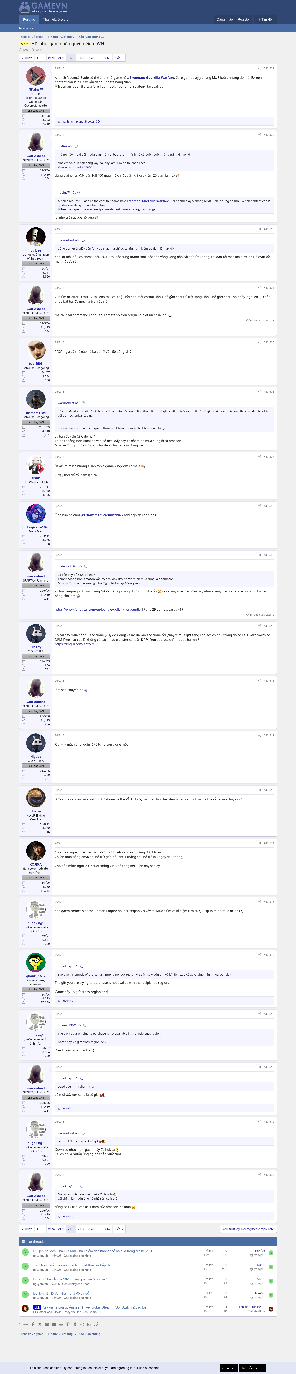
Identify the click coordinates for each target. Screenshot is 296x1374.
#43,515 (269, 902)
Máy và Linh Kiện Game (81, 1312)
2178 (91, 58)
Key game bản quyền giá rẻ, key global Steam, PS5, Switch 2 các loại (94, 1307)
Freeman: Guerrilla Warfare (152, 77)
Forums (29, 19)
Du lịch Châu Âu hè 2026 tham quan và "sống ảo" (70, 1278)
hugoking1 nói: (68, 966)
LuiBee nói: (65, 146)
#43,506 (269, 391)
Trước (28, 58)
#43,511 (269, 680)
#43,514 (269, 843)
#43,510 (269, 626)
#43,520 (269, 1175)
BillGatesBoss (42, 1312)
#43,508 (269, 506)
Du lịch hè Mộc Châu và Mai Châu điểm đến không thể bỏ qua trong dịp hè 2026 (93, 1250)
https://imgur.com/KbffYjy (74, 644)
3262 (107, 58)
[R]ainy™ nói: (67, 192)
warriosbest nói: (69, 240)
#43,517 (269, 1014)
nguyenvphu (41, 1255)
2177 (81, 58)
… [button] (43, 58)
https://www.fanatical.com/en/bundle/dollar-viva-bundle (98, 609)
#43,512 (269, 735)
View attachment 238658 (75, 167)
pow (25, 50)
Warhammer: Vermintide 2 (102, 515)
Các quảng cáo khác (77, 1255)
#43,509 (269, 555)
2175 (61, 58)
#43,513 (269, 790)
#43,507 (269, 457)
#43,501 (269, 68)
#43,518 (269, 1067)
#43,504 (269, 288)
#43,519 (269, 1121)
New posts (26, 28)
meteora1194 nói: (70, 566)
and (81, 121)
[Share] (259, 68)
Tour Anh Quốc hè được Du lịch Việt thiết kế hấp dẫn (72, 1264)
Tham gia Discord (55, 19)
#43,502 (269, 135)
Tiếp (117, 58)
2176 (71, 58)
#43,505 (269, 342)
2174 (51, 58)
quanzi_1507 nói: (70, 1025)
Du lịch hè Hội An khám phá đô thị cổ (61, 1293)
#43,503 (269, 229)
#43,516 (269, 955)
